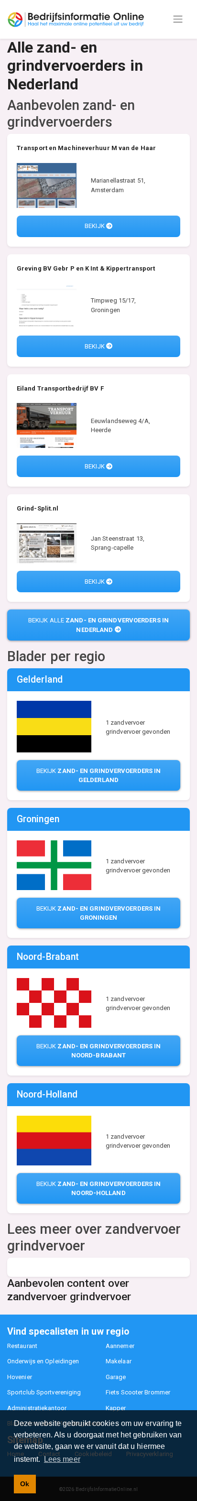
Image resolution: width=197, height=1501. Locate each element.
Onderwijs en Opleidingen (43, 1361)
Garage (116, 1377)
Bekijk (95, 225)
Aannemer (120, 1345)
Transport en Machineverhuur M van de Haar (86, 148)
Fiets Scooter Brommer (138, 1392)
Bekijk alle (98, 625)
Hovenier (19, 1377)
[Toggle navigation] (177, 19)
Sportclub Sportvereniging (44, 1392)
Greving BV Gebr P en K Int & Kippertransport (86, 268)
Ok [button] (24, 1484)
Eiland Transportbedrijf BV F (60, 388)
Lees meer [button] (62, 1459)
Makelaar (118, 1361)
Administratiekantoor (36, 1408)
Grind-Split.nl (37, 508)
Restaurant (22, 1345)
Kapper (116, 1408)
